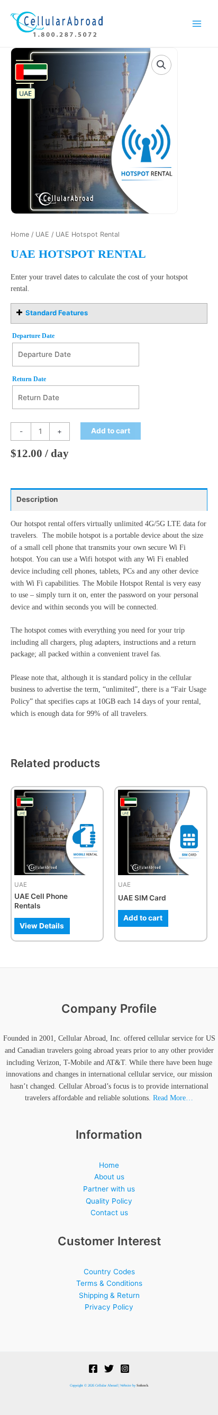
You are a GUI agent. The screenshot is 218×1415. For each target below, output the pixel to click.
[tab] (109, 499)
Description (37, 499)
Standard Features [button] (56, 312)
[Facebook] (93, 1368)
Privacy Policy (109, 1307)
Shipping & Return (109, 1295)
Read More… (173, 1098)
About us (109, 1176)
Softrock (142, 1385)
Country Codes (109, 1271)
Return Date (29, 379)
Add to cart (110, 431)
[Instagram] (125, 1368)
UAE (42, 234)
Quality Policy (109, 1201)
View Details (42, 926)
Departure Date (33, 336)
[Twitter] (109, 1368)
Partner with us (109, 1189)
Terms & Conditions (109, 1283)
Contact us (109, 1212)
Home (20, 234)
